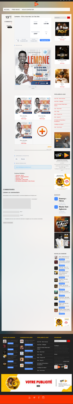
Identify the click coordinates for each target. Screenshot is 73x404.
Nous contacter (28, 9)
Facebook (60, 364)
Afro (16, 159)
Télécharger (23, 118)
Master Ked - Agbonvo (64, 207)
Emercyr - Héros (63, 199)
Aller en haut (49, 149)
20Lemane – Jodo (19, 178)
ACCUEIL (7, 9)
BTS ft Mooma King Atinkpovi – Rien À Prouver (25, 181)
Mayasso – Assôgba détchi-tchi (22, 176)
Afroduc (55, 354)
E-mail (21, 215)
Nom (21, 211)
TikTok (65, 364)
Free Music (16, 9)
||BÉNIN (49, 147)
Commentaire (34, 199)
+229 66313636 (66, 361)
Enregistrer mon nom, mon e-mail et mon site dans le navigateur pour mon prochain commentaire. (24, 218)
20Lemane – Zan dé (20, 175)
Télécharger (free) (44, 40)
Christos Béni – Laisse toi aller (22, 179)
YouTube (56, 364)
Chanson (23, 159)
